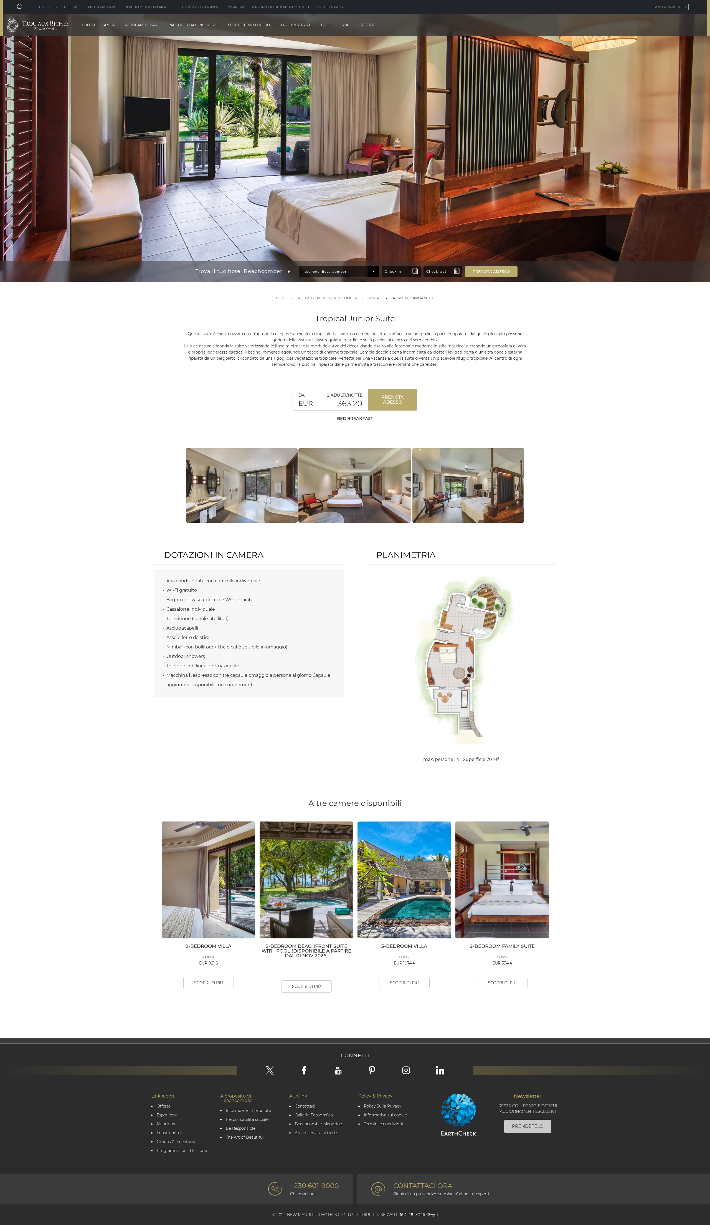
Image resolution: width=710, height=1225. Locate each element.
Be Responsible (240, 1128)
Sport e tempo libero (249, 25)
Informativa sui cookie (385, 1115)
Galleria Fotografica (314, 1115)
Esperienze (167, 1115)
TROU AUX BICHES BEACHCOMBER (326, 298)
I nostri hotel (169, 1133)
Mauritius (236, 7)
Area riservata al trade (316, 1133)
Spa (345, 25)
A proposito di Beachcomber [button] (278, 7)
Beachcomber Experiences (149, 7)
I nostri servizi (295, 25)
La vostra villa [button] (666, 7)
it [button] (694, 7)
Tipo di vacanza (101, 7)
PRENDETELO (527, 1126)
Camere (109, 25)
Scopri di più (208, 982)
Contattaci (305, 1106)
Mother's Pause (331, 7)
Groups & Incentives (200, 7)
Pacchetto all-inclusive (192, 25)
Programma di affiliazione (182, 1150)
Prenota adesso (392, 400)
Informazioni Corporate (248, 1110)
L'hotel (89, 25)
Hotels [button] (45, 7)
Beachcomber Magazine (318, 1124)
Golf (326, 25)
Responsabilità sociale (247, 1119)
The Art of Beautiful (245, 1137)
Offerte (71, 7)
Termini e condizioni (383, 1124)
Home (281, 298)
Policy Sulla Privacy (382, 1106)
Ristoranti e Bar (141, 25)
